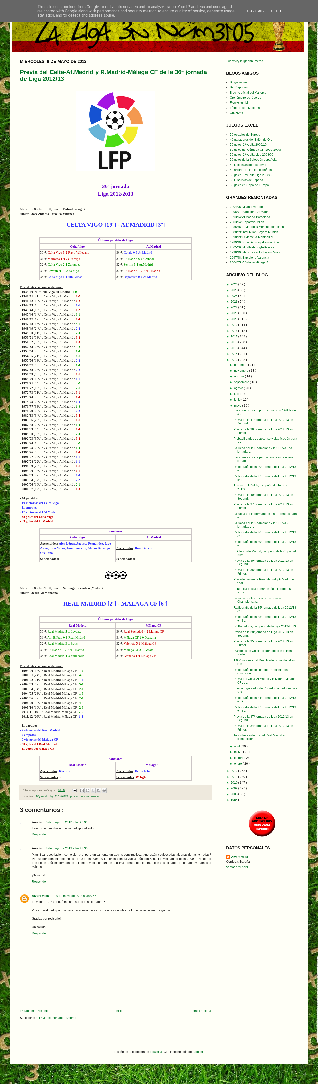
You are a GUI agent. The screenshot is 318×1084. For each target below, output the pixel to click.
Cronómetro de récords (245, 97)
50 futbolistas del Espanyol (248, 165)
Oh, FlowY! (237, 112)
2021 (234, 313)
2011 (234, 777)
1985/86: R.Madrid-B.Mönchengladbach (257, 227)
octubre (239, 376)
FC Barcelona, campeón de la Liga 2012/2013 (265, 626)
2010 (234, 782)
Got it (276, 11)
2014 (234, 354)
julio (237, 394)
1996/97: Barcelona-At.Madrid (250, 212)
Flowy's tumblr (239, 102)
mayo (238, 405)
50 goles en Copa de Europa (249, 185)
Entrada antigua (200, 1011)
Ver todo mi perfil (237, 867)
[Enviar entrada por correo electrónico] (74, 790)
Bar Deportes (239, 87)
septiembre (242, 382)
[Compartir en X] (93, 790)
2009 (234, 788)
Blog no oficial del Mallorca (248, 92)
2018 (234, 331)
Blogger (198, 1052)
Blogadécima (239, 82)
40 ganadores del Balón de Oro (251, 139)
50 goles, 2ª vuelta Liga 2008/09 (251, 154)
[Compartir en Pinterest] (104, 790)
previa (74, 796)
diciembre (241, 365)
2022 (234, 307)
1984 (234, 800)
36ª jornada (42, 796)
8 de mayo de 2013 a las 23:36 (67, 848)
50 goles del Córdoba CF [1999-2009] (255, 149)
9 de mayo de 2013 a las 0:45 (76, 895)
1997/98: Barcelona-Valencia (249, 257)
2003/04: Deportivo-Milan (247, 222)
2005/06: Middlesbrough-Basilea (252, 247)
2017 (234, 336)
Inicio (119, 1011)
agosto (239, 388)
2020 (234, 319)
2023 (234, 301)
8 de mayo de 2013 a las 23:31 (67, 822)
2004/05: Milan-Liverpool (247, 207)
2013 (234, 360)
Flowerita (156, 1052)
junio (237, 399)
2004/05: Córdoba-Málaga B (249, 262)
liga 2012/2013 (59, 796)
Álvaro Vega (40, 895)
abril (237, 746)
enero (238, 763)
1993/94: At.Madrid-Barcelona (250, 217)
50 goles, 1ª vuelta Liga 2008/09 (251, 175)
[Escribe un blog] (87, 790)
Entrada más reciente (34, 1011)
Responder (39, 834)
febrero (239, 758)
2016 (234, 342)
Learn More (256, 11)
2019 (234, 325)
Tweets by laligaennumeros (244, 61)
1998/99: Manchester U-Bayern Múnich (256, 252)
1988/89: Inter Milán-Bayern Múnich (254, 232)
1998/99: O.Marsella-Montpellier (251, 237)
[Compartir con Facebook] (98, 790)
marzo (238, 752)
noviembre (241, 370)
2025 (234, 290)
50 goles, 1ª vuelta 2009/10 (248, 144)
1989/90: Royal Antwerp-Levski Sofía (254, 242)
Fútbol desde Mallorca (245, 108)
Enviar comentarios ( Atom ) (57, 1018)
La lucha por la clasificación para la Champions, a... (257, 600)
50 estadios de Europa (245, 134)
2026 (234, 284)
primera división (89, 796)
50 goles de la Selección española (253, 159)
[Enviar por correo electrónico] (82, 790)
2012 (234, 771)
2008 (234, 794)
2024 (234, 296)
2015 (234, 348)
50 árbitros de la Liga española (251, 170)
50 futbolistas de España (246, 180)
